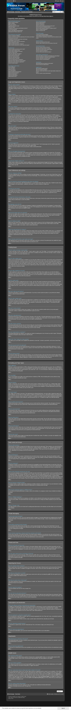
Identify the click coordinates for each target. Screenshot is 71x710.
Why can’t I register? (12, 24)
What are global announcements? (15, 71)
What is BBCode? (12, 67)
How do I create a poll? (13, 52)
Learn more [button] (44, 708)
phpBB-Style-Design (21, 697)
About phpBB (43, 658)
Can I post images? (12, 70)
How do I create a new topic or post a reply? (17, 49)
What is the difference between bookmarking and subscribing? (47, 55)
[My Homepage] (35, 5)
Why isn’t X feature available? (41, 69)
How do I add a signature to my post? (15, 51)
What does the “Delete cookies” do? (15, 31)
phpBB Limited (42, 657)
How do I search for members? (42, 50)
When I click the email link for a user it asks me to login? (19, 45)
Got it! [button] (63, 708)
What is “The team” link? (40, 30)
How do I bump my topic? (13, 63)
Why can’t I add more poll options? (15, 53)
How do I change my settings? (14, 35)
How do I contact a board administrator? (43, 73)
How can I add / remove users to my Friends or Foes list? (46, 43)
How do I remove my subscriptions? (42, 59)
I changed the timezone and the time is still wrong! (18, 39)
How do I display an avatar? (14, 42)
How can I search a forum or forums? (43, 47)
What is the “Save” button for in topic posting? (17, 60)
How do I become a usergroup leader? (43, 27)
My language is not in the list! (14, 40)
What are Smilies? (12, 69)
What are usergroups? (40, 24)
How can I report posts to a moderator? (16, 59)
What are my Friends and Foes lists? (43, 42)
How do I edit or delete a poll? (14, 54)
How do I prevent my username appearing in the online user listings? (21, 36)
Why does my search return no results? (43, 48)
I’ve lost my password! (13, 29)
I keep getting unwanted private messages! (44, 35)
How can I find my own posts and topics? (43, 51)
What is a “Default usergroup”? (42, 29)
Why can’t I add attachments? (14, 57)
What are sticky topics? (13, 74)
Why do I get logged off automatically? (16, 30)
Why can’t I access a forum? (14, 56)
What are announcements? (14, 72)
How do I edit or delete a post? (14, 50)
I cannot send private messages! (42, 34)
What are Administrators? (40, 22)
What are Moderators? (40, 23)
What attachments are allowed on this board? (44, 63)
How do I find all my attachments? (42, 64)
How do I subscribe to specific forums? (43, 58)
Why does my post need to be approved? (16, 61)
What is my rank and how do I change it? (16, 43)
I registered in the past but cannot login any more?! (18, 28)
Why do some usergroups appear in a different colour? (46, 28)
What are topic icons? (13, 76)
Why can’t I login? (12, 27)
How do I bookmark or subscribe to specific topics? (45, 57)
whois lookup (38, 672)
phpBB (25, 208)
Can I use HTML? (12, 68)
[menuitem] (14, 1)
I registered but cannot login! (14, 25)
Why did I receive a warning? (14, 58)
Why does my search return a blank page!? (44, 49)
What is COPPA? (12, 23)
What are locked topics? (13, 75)
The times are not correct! (13, 38)
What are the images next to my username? (17, 41)
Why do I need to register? (13, 22)
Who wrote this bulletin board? (41, 68)
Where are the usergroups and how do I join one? (45, 25)
